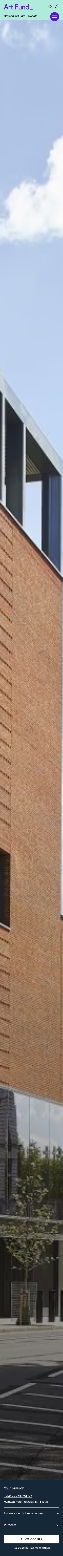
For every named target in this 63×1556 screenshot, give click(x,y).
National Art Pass (14, 16)
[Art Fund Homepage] (18, 7)
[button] (31, 1539)
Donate (32, 16)
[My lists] (50, 6)
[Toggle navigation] (54, 16)
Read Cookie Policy (18, 1495)
